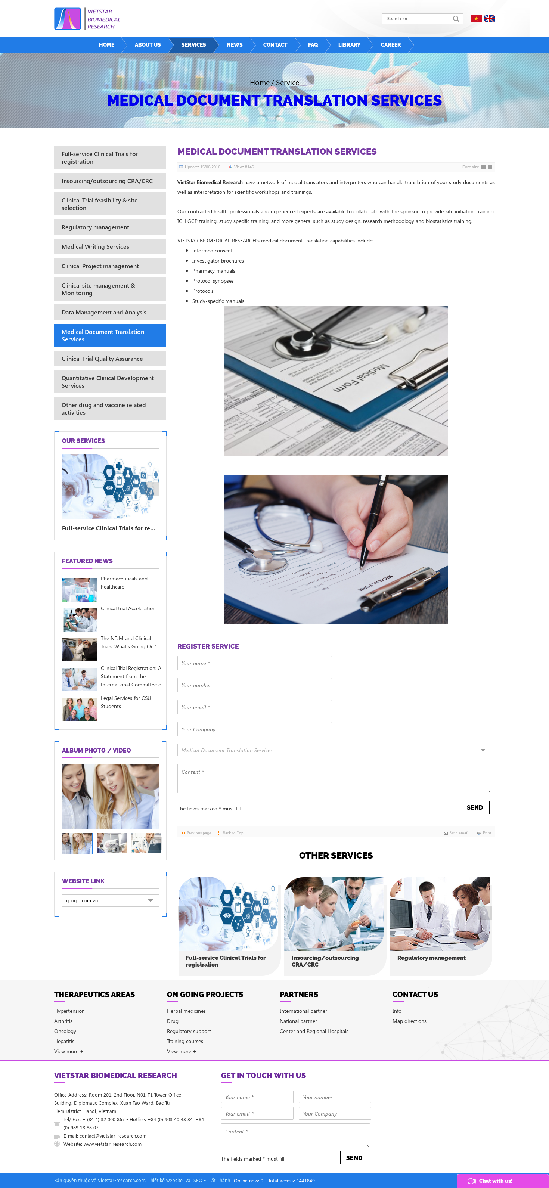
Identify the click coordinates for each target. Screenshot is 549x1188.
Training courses (185, 1041)
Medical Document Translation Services (274, 100)
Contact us (415, 994)
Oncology (65, 1031)
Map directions (410, 1020)
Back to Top (233, 833)
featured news (87, 561)
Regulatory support (189, 1031)
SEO (197, 1180)
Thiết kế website (165, 1180)
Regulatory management (431, 958)
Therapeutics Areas (94, 994)
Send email (458, 833)
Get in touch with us (263, 1075)
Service (287, 82)
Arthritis (63, 1020)
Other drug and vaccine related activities (104, 408)
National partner (298, 1020)
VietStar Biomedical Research (115, 1075)
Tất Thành (219, 1180)
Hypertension (69, 1010)
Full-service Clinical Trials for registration (226, 961)
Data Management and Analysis (104, 312)
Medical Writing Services (95, 246)
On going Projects (205, 994)
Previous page (199, 833)
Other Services (336, 855)
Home (260, 82)
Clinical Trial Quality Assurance (102, 358)
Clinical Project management (100, 266)
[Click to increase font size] (490, 167)
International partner (303, 1010)
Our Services (83, 440)
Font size (470, 167)
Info (397, 1010)
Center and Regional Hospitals (314, 1031)
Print (487, 833)
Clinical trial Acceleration (128, 608)
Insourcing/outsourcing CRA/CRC (325, 961)
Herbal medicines (186, 1010)
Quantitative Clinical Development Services (108, 381)
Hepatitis (64, 1041)
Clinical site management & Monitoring (98, 289)
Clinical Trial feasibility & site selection (100, 203)
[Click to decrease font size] (484, 167)
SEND (475, 807)
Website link (83, 881)
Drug (173, 1020)
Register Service (208, 646)
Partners (299, 994)
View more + (69, 1051)
